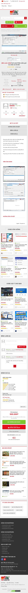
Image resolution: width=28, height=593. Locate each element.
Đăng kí (9, 5)
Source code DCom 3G (8, 510)
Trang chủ (3, 29)
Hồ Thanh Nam (19, 349)
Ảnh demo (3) (14, 55)
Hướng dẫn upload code (7, 535)
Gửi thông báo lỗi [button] (7, 89)
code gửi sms (6, 507)
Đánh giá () (14, 133)
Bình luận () (14, 130)
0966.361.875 (15, 1)
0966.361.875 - (8, 584)
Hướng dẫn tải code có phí (8, 525)
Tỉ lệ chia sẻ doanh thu (7, 537)
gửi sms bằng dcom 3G (17, 507)
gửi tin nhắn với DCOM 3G (9, 513)
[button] (14, 427)
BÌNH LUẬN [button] (22, 346)
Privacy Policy (4, 586)
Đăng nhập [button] (4, 5)
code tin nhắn (19, 510)
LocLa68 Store (19, 356)
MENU (16, 26)
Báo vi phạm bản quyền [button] (19, 89)
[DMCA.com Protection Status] (15, 590)
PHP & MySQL (19, 297)
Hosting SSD (5, 548)
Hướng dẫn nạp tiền (6, 526)
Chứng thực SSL (5, 553)
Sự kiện (17, 582)
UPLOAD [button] (19, 22)
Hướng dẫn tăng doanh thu (8, 540)
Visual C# (19, 79)
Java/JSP (4, 297)
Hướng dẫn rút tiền (6, 539)
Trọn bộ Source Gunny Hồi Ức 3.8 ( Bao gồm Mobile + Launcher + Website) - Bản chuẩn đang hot (17, 452)
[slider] (10, 67)
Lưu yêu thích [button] (14, 431)
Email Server (5, 551)
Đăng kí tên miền (5, 546)
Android (3, 243)
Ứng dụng (13, 81)
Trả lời (9, 349)
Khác (17, 267)
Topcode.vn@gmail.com (19, 584)
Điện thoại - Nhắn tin (21, 81)
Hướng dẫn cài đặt (14, 126)
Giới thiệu (3, 582)
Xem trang (14, 107)
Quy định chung (10, 582)
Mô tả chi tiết (14, 123)
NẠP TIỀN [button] (10, 22)
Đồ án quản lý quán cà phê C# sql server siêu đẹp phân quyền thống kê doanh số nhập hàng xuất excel (17, 462)
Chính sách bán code (6, 534)
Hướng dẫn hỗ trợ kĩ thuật (7, 528)
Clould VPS (4, 549)
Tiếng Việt (6, 1)
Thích (13, 349)
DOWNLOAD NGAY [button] (14, 422)
